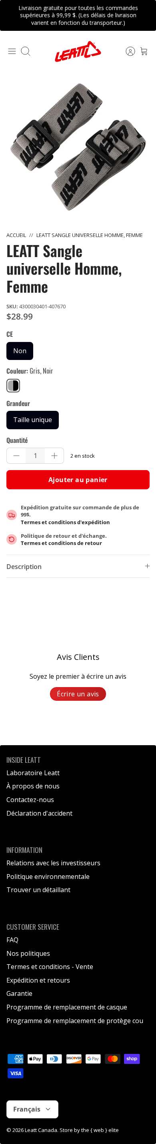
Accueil (16, 235)
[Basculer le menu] (12, 51)
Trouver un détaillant (38, 889)
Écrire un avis (78, 694)
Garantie (19, 993)
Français (26, 1109)
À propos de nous (33, 786)
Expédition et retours (38, 980)
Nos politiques (28, 953)
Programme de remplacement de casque (66, 1007)
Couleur (29, 370)
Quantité (17, 440)
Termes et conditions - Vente (49, 966)
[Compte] (126, 51)
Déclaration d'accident (39, 813)
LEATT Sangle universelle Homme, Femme (89, 235)
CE (9, 334)
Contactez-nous (30, 799)
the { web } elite (100, 1130)
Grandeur (18, 403)
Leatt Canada (41, 1130)
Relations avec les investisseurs (53, 863)
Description (24, 566)
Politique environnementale (48, 876)
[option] (78, 147)
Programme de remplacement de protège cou (74, 1020)
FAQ (12, 939)
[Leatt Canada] (78, 51)
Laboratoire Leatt (33, 772)
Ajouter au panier (78, 479)
